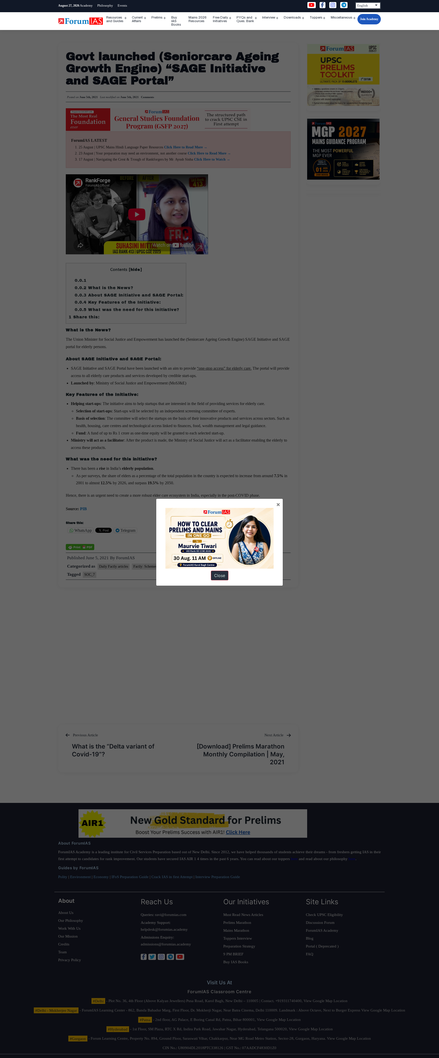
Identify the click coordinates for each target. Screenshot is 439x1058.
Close (219, 575)
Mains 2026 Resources (198, 19)
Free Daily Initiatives (220, 19)
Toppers (316, 17)
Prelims (157, 17)
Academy (86, 5)
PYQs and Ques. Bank (245, 19)
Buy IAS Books (176, 21)
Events (122, 5)
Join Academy (369, 19)
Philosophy (105, 5)
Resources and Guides (114, 19)
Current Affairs (137, 19)
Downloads (292, 17)
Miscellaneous (341, 17)
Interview (268, 17)
